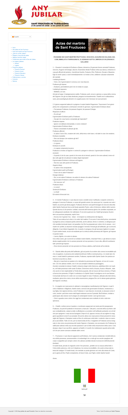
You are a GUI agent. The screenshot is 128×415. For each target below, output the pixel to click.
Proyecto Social (19, 71)
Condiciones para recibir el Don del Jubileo (24, 59)
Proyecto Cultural (19, 75)
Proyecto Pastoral (19, 69)
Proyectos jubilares (18, 67)
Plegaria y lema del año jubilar (21, 55)
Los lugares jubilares (18, 61)
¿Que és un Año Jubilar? (19, 53)
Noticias (15, 81)
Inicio (14, 47)
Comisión (15, 79)
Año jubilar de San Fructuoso (20, 49)
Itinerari (17, 63)
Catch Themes (116, 411)
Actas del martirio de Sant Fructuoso (23, 51)
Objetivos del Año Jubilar (19, 57)
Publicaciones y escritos (19, 77)
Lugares (17, 65)
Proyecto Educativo (20, 73)
